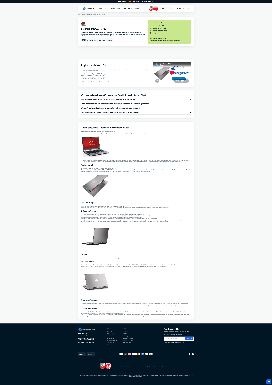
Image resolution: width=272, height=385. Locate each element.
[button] (178, 8)
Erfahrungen (110, 331)
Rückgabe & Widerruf (128, 338)
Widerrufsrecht (168, 366)
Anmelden (189, 338)
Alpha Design (146, 378)
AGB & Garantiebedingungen (144, 366)
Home (79, 14)
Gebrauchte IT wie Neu (112, 333)
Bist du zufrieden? (127, 342)
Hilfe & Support (126, 336)
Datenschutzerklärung (158, 366)
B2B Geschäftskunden (112, 336)
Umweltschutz (110, 342)
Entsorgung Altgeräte (112, 340)
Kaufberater (125, 331)
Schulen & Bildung (111, 338)
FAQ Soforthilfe (126, 333)
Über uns (109, 345)
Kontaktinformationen (126, 366)
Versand (134, 366)
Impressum (116, 366)
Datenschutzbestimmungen (172, 342)
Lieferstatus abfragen (128, 340)
